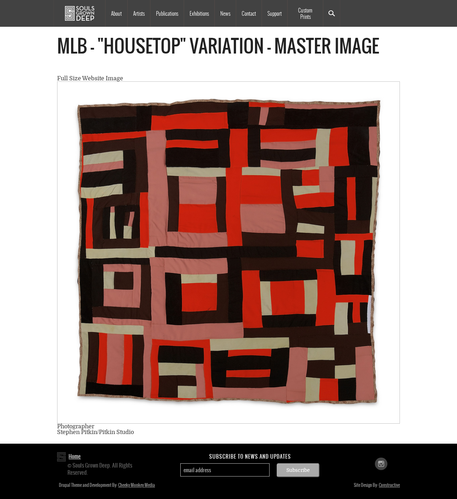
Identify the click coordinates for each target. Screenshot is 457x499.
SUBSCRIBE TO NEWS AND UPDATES (250, 456)
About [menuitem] (116, 13)
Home (75, 456)
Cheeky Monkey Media (136, 485)
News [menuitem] (225, 13)
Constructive (389, 485)
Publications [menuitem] (167, 13)
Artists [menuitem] (139, 13)
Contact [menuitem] (249, 13)
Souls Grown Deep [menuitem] (79, 13)
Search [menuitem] (331, 13)
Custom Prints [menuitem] (305, 13)
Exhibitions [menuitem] (199, 13)
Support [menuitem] (274, 13)
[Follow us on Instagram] (381, 463)
